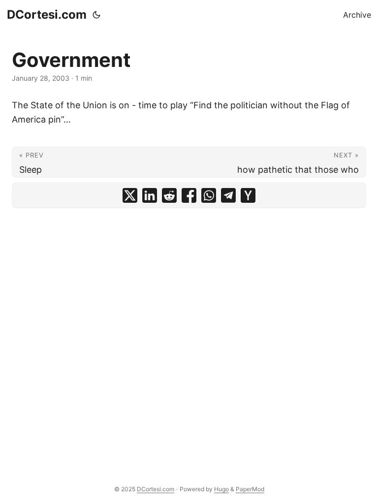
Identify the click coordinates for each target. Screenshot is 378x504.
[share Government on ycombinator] (248, 195)
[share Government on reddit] (169, 195)
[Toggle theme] (96, 15)
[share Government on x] (130, 195)
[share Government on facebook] (189, 195)
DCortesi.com (47, 14)
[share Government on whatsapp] (208, 195)
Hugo (221, 489)
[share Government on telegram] (228, 195)
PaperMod (250, 489)
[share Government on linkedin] (149, 195)
